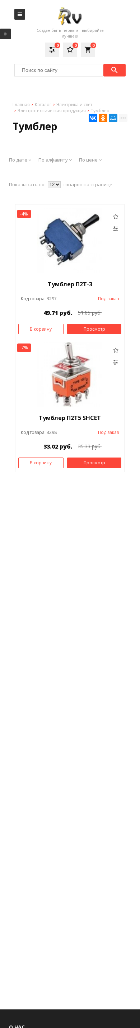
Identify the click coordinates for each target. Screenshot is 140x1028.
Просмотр (94, 329)
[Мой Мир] (113, 118)
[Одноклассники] (103, 118)
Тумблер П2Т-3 (70, 284)
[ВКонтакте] (93, 118)
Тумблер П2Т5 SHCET (70, 418)
